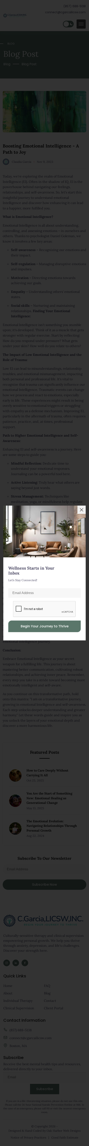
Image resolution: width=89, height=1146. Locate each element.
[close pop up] (81, 510)
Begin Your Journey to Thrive (45, 626)
